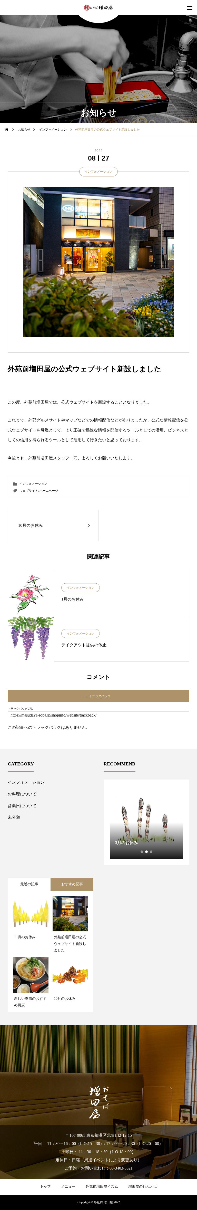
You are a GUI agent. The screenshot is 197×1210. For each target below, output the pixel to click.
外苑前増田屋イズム (102, 1186)
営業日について (22, 806)
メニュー (68, 1186)
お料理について (22, 794)
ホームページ (49, 490)
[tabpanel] (146, 822)
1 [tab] (142, 851)
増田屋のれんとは (142, 1186)
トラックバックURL (20, 708)
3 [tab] (151, 851)
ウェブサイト (28, 490)
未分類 (14, 817)
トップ (45, 1186)
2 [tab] (146, 851)
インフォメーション (98, 171)
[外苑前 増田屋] (99, 8)
